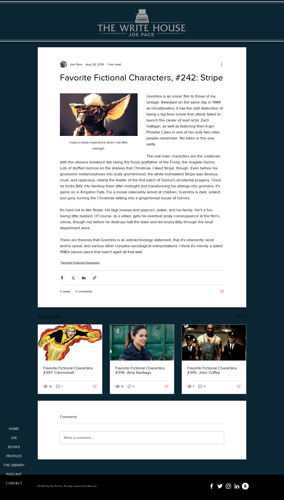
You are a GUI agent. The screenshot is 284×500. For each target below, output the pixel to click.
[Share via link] (95, 278)
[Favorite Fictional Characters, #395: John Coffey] (214, 343)
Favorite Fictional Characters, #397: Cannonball (68, 370)
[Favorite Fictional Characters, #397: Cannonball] (70, 343)
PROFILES (14, 456)
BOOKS (14, 447)
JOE (14, 438)
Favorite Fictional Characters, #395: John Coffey (212, 370)
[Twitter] (220, 486)
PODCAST (14, 474)
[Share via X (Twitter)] (73, 278)
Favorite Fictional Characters (80, 262)
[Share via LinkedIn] (84, 278)
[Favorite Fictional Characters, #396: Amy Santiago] (142, 343)
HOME (14, 429)
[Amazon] (245, 486)
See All (241, 316)
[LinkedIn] (236, 486)
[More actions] (221, 64)
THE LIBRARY (14, 465)
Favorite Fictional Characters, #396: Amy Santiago (140, 370)
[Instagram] (228, 486)
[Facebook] (211, 486)
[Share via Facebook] (62, 278)
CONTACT (14, 483)
